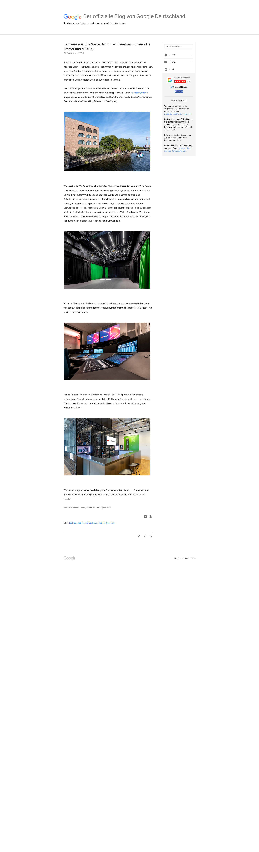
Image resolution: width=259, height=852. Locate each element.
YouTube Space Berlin (107, 523)
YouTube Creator (91, 523)
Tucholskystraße (139, 92)
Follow (180, 92)
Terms (193, 558)
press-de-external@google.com (177, 114)
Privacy (185, 558)
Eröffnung (73, 523)
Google (177, 558)
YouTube (81, 523)
